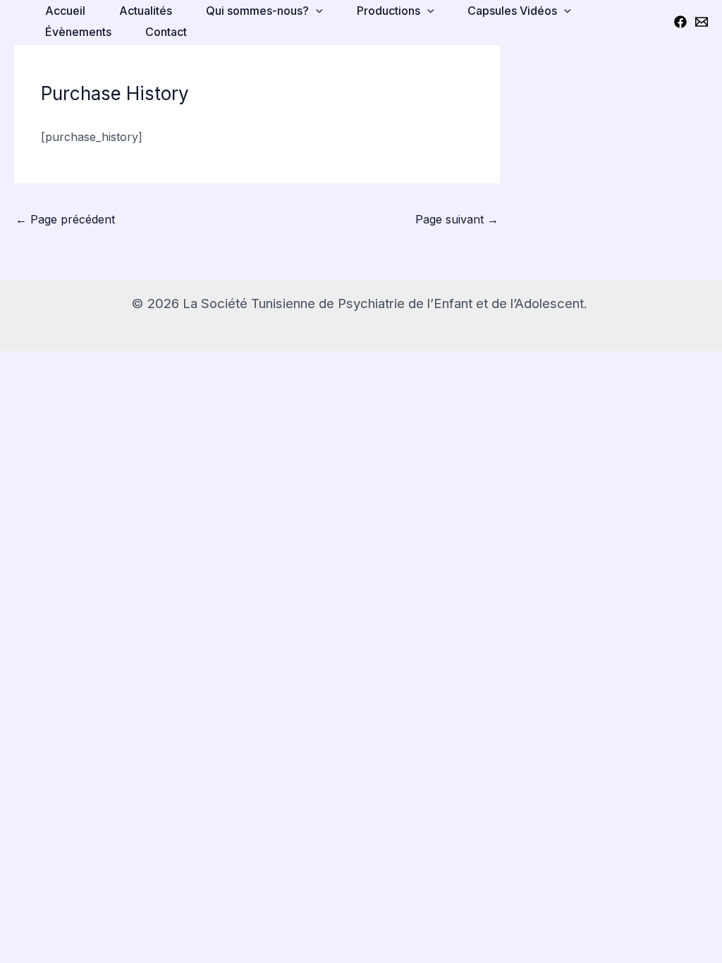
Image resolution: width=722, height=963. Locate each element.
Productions (388, 11)
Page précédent (65, 219)
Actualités (145, 11)
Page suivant (456, 219)
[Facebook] (680, 22)
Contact (166, 32)
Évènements (78, 32)
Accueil (65, 11)
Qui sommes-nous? (257, 11)
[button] (316, 10)
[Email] (701, 22)
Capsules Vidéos (512, 11)
